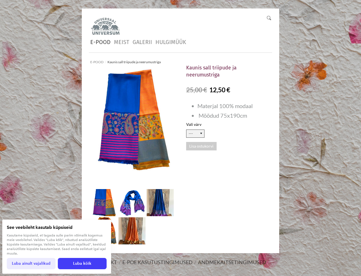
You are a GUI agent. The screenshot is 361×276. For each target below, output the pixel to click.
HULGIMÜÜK (170, 42)
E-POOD (100, 42)
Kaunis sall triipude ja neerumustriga (134, 62)
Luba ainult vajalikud (31, 263)
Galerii (142, 42)
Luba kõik (82, 263)
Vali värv (193, 124)
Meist (121, 42)
